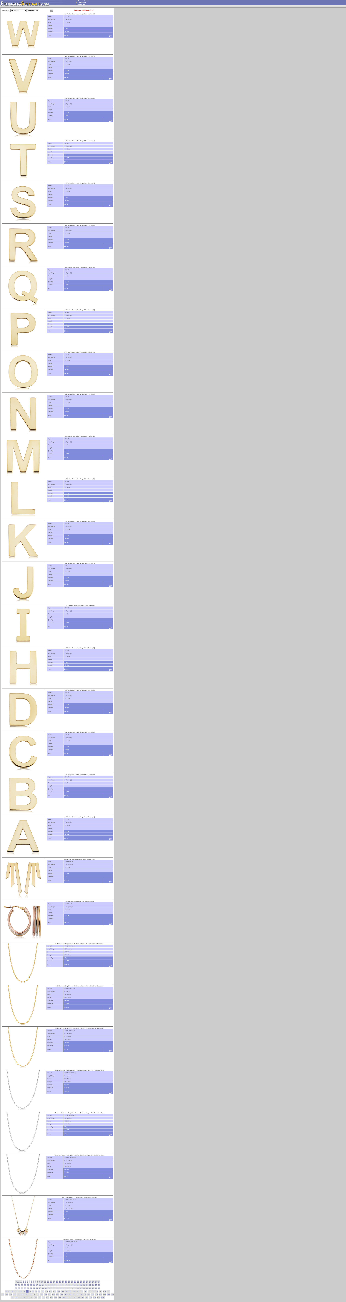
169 (98, 1297)
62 (25, 1288)
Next (102, 1297)
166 (86, 1297)
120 (10, 1294)
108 (74, 1291)
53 (84, 1285)
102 (50, 1291)
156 (47, 1297)
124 (26, 1294)
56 (93, 1285)
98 (36, 1291)
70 (49, 1288)
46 (63, 1285)
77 (69, 1288)
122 (18, 1294)
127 (37, 1294)
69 (46, 1288)
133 (61, 1294)
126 (33, 1294)
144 (104, 1294)
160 (63, 1297)
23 (81, 1282)
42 (52, 1285)
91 (15, 1291)
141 (92, 1294)
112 (89, 1291)
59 (16, 1288)
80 (78, 1288)
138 (80, 1294)
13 (51, 1282)
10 (42, 1282)
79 (75, 1288)
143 (100, 1294)
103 (54, 1291)
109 (77, 1291)
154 (39, 1297)
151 (27, 1297)
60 (19, 1288)
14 (54, 1282)
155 (43, 1297)
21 (75, 1282)
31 (19, 1285)
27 (93, 1282)
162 (71, 1297)
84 (90, 1288)
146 (112, 1294)
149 (20, 1297)
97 (33, 1291)
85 (93, 1288)
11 (45, 1282)
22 (78, 1282)
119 (6, 1294)
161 (67, 1297)
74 (60, 1288)
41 (49, 1285)
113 (93, 1291)
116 (104, 1291)
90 (12, 1291)
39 (43, 1285)
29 (99, 1282)
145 (108, 1294)
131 (53, 1294)
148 (16, 1297)
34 (28, 1285)
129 (45, 1294)
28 (96, 1282)
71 (52, 1288)
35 (31, 1285)
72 (55, 1288)
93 (21, 1291)
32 (22, 1285)
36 (34, 1285)
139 (84, 1294)
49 (72, 1285)
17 (63, 1282)
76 (66, 1288)
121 (14, 1294)
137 (77, 1294)
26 (90, 1282)
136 (73, 1294)
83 (87, 1288)
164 (78, 1297)
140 (88, 1294)
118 (2, 1294)
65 (34, 1288)
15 (57, 1282)
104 (58, 1291)
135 (69, 1294)
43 (55, 1285)
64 (31, 1288)
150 (24, 1297)
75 (63, 1288)
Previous (19, 1282)
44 (58, 1285)
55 (90, 1285)
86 (96, 1288)
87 (99, 1288)
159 (59, 1297)
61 (22, 1288)
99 (39, 1291)
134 (65, 1294)
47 (66, 1285)
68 (43, 1288)
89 (9, 1291)
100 (42, 1291)
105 (62, 1291)
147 (12, 1297)
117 (108, 1291)
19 (69, 1282)
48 (69, 1285)
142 (96, 1294)
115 (100, 1291)
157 (51, 1297)
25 (87, 1282)
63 (28, 1288)
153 (35, 1297)
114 (96, 1291)
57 (96, 1285)
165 (82, 1297)
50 (75, 1285)
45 (60, 1285)
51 (78, 1285)
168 (94, 1297)
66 (37, 1288)
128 (41, 1294)
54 (87, 1285)
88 (6, 1291)
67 (40, 1288)
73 (58, 1288)
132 (57, 1294)
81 (81, 1288)
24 (84, 1282)
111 (85, 1291)
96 (30, 1291)
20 (72, 1282)
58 (99, 1285)
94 (24, 1291)
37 (37, 1285)
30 (16, 1285)
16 (60, 1282)
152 (31, 1297)
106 (66, 1291)
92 (18, 1291)
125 (30, 1294)
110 (81, 1291)
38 (40, 1285)
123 (22, 1294)
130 (49, 1294)
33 (25, 1285)
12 (48, 1282)
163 (75, 1297)
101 (46, 1291)
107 (70, 1291)
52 (81, 1285)
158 (55, 1297)
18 (66, 1282)
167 (90, 1297)
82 (84, 1288)
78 (72, 1288)
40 (46, 1285)
